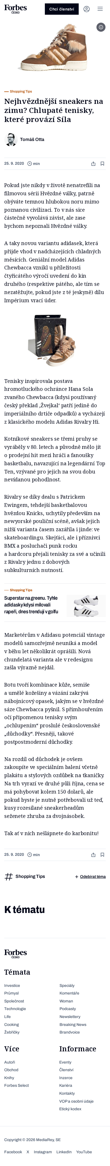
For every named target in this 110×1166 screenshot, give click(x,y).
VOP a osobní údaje (76, 1101)
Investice (12, 985)
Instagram (43, 1152)
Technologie (15, 1009)
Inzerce (65, 1078)
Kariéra (65, 1085)
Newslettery (70, 1017)
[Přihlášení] (86, 9)
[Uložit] (103, 163)
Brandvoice (70, 1032)
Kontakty (67, 1093)
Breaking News (73, 1025)
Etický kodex (70, 1109)
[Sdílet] (94, 163)
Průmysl (11, 993)
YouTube (84, 1152)
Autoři (9, 1062)
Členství (66, 1070)
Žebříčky (11, 1032)
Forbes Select (16, 1085)
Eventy (65, 1062)
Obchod (11, 1070)
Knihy (9, 1078)
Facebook (13, 1152)
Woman (66, 1001)
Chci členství (61, 9)
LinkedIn (64, 1152)
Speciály (67, 985)
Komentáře (69, 993)
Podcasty (68, 1009)
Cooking (11, 1025)
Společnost (14, 1001)
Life (7, 1017)
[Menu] (100, 9)
